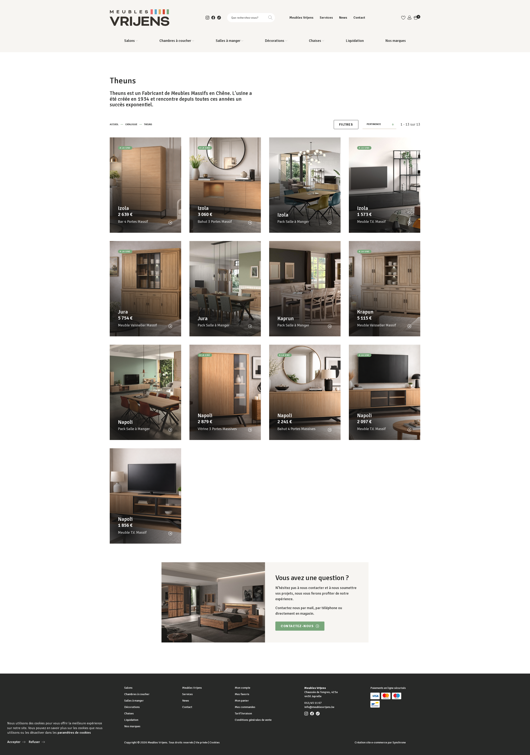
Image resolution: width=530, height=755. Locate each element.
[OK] (270, 17)
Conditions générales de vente (253, 720)
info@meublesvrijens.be (319, 707)
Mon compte (242, 688)
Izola (123, 208)
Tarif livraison (243, 713)
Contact (359, 18)
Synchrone (399, 742)
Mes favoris (242, 694)
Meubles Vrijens (301, 18)
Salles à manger (134, 700)
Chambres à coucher (136, 694)
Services (326, 18)
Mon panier (242, 700)
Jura (123, 312)
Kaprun (285, 318)
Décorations (132, 707)
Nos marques (395, 40)
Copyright (130, 742)
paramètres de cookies (74, 733)
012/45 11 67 (313, 703)
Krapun (365, 312)
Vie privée (201, 742)
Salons (128, 688)
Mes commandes (245, 707)
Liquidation (355, 40)
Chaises (129, 713)
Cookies (215, 742)
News (343, 18)
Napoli (125, 422)
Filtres (346, 124)
